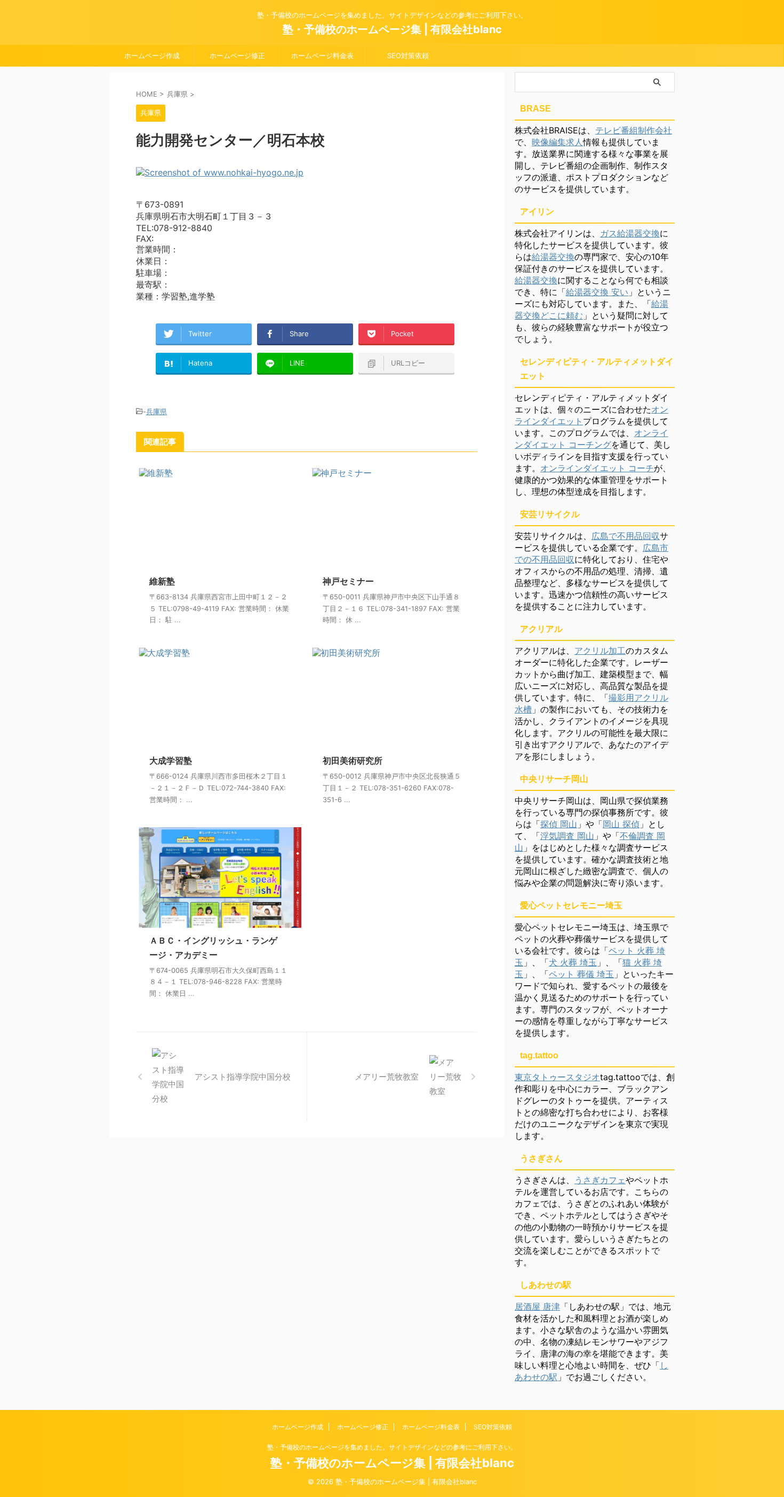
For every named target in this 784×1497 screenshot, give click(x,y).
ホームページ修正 (237, 55)
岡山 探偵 (621, 824)
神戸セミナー (348, 581)
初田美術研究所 (352, 760)
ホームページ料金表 (322, 55)
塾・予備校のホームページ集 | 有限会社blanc (392, 29)
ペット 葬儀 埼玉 (581, 974)
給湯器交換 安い (597, 292)
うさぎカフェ (600, 1180)
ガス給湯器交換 (630, 233)
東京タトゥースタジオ (557, 1077)
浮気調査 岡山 (567, 835)
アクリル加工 (600, 650)
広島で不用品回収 (625, 535)
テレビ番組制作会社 (633, 130)
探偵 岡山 (558, 824)
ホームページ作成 (152, 55)
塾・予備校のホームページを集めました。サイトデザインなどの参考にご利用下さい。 (392, 1447)
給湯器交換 (553, 256)
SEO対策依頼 (408, 55)
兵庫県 (156, 411)
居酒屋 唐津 (537, 1306)
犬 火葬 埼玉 (573, 962)
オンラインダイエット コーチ (597, 468)
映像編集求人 (557, 142)
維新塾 (162, 581)
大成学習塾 (170, 760)
